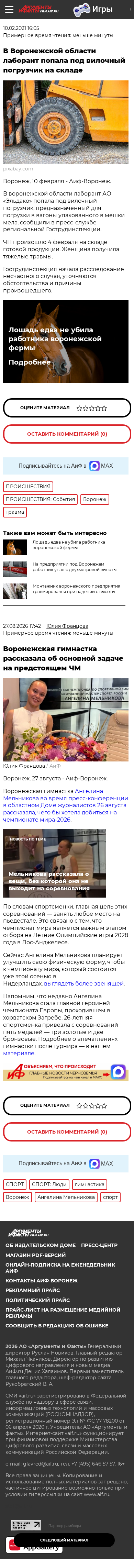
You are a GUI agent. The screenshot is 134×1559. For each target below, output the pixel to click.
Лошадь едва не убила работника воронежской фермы (55, 339)
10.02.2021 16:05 (21, 28)
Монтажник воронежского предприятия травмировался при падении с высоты (76, 588)
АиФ (55, 766)
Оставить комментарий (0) (67, 434)
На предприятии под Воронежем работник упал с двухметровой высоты (74, 566)
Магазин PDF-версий (35, 1255)
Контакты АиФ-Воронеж (41, 1281)
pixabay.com (18, 169)
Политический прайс (37, 1300)
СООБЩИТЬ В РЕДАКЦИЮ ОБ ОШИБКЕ (56, 1326)
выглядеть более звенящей (84, 983)
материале (18, 1053)
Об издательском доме (40, 1245)
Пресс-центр (99, 1245)
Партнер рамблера (64, 1526)
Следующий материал (64, 1540)
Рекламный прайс (32, 1290)
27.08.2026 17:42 (22, 626)
